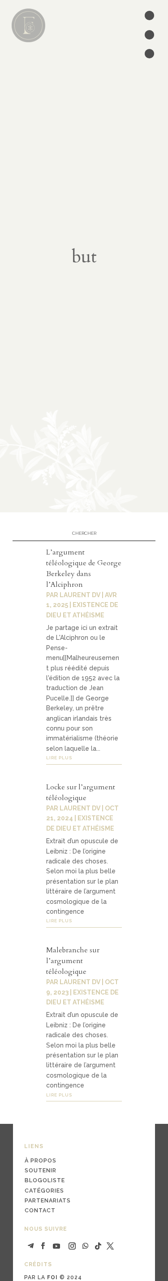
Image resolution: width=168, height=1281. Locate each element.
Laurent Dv (80, 595)
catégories (44, 1190)
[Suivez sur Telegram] (31, 1246)
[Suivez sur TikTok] (98, 1246)
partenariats (48, 1200)
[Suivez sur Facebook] (43, 1246)
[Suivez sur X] (110, 1246)
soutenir (40, 1170)
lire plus (59, 757)
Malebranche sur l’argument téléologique (72, 961)
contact (40, 1210)
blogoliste (45, 1180)
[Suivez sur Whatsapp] (85, 1246)
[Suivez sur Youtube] (56, 1246)
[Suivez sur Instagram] (72, 1246)
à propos (40, 1160)
